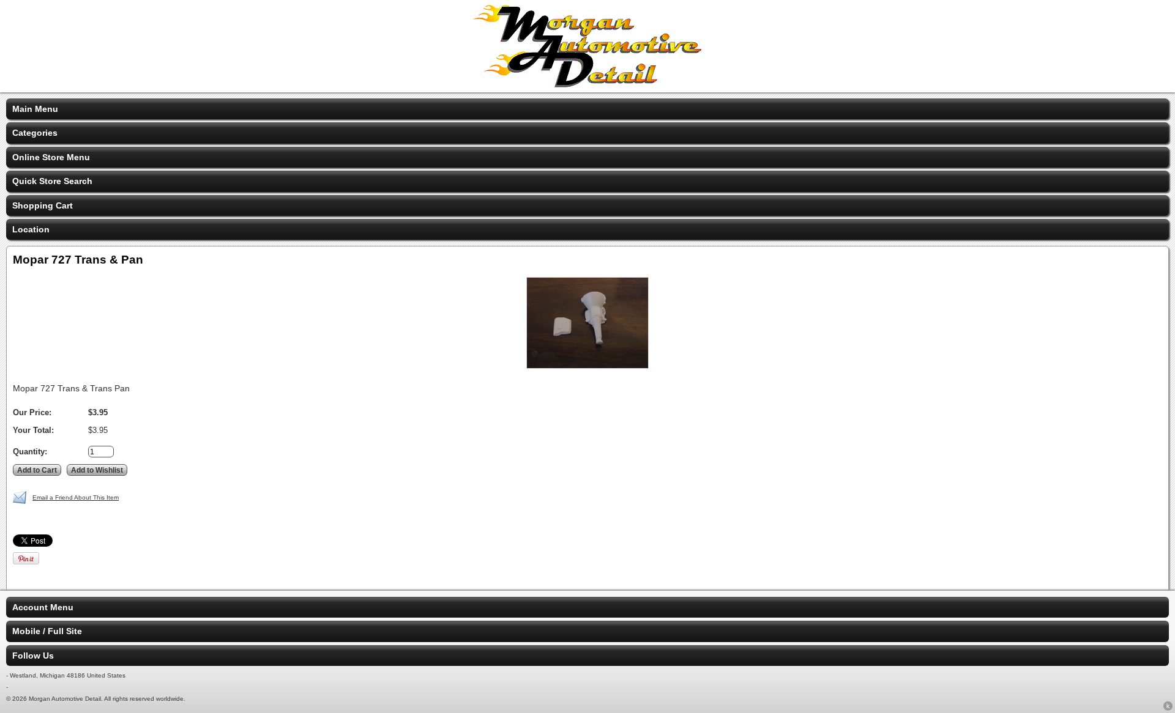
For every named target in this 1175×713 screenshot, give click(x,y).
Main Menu (35, 109)
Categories (35, 133)
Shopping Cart (42, 205)
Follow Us (33, 655)
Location (31, 229)
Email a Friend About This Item (75, 497)
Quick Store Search (52, 181)
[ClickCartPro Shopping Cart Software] (1168, 708)
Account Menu (42, 607)
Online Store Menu (51, 157)
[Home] (587, 84)
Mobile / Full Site (47, 631)
